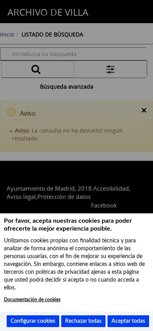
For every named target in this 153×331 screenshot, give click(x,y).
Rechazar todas (83, 321)
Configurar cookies (33, 321)
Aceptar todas (128, 321)
